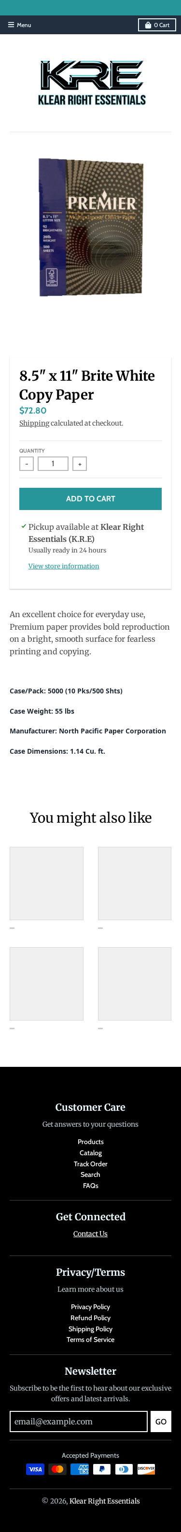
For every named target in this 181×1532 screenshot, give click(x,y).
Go (161, 1421)
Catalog (91, 1152)
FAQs (90, 1185)
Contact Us (90, 1233)
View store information (63, 566)
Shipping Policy (90, 1329)
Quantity (32, 450)
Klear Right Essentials (105, 1501)
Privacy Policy (90, 1306)
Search (90, 1174)
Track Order (91, 1163)
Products (91, 1141)
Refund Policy (90, 1317)
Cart (161, 24)
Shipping (34, 423)
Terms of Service (90, 1339)
